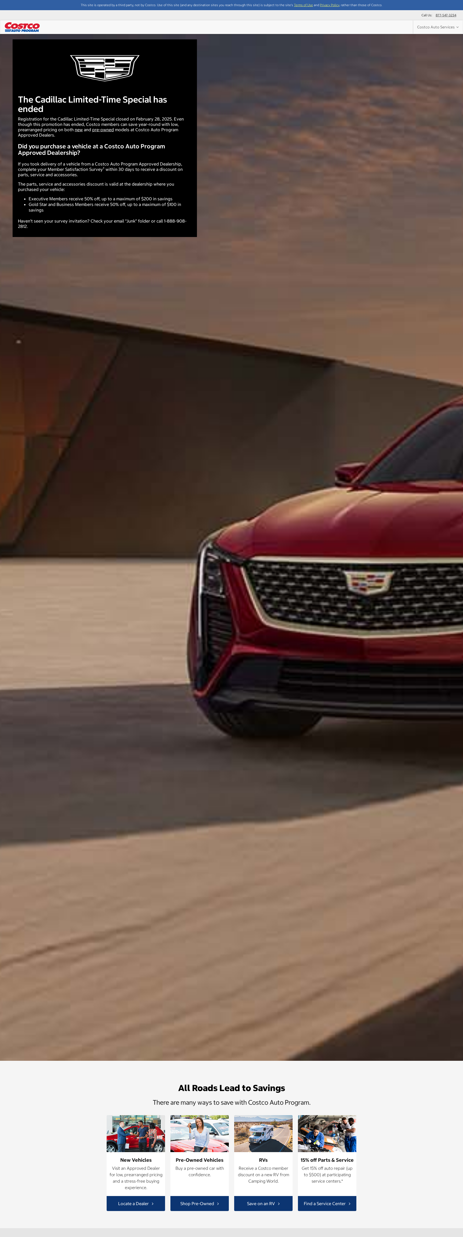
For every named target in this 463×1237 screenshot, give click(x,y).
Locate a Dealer (134, 1203)
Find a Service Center (325, 1203)
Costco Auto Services (436, 27)
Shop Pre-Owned (197, 1203)
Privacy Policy (329, 5)
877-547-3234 (446, 15)
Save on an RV (261, 1203)
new (79, 129)
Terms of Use (303, 5)
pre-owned (103, 129)
